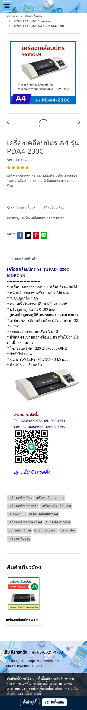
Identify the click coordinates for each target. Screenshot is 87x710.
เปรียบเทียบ (55, 207)
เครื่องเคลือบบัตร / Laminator (43, 218)
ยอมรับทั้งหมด (54, 702)
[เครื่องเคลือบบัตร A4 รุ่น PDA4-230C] (43, 74)
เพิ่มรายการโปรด (22, 207)
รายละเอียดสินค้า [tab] (24, 259)
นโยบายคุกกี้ (33, 693)
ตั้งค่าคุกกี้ (29, 702)
